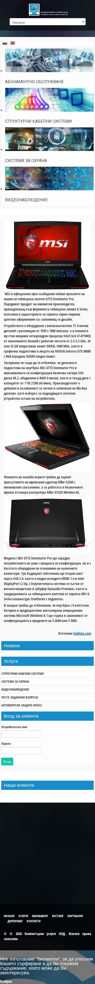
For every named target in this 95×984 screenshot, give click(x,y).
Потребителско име (14, 727)
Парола (6, 743)
